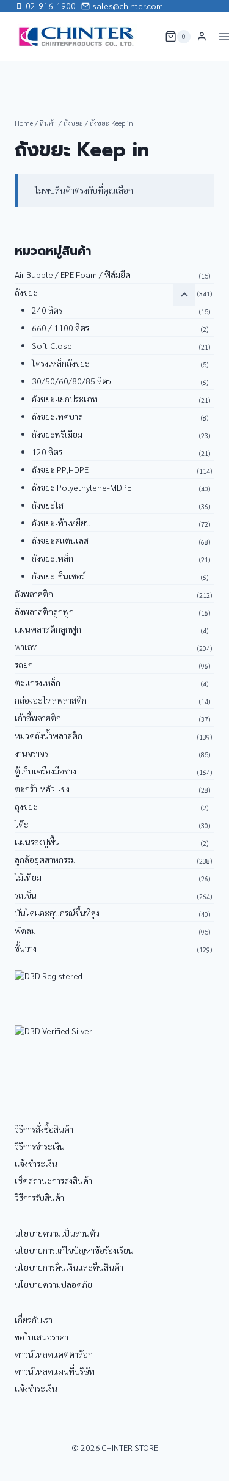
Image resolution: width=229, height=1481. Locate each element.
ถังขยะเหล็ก (52, 558)
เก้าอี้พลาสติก (38, 717)
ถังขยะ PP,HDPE (60, 469)
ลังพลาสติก (34, 593)
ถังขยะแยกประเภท (65, 398)
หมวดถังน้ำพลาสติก (48, 735)
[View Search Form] (148, 37)
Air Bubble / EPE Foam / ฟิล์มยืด (73, 274)
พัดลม (25, 930)
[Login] (202, 36)
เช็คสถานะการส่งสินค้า (53, 1180)
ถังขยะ (26, 292)
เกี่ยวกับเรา (34, 1319)
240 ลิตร (47, 309)
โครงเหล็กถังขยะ (61, 363)
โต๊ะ (22, 823)
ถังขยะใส (48, 504)
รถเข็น (26, 894)
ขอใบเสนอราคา (41, 1336)
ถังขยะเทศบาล (57, 416)
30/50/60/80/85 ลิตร (71, 380)
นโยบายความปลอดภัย (53, 1284)
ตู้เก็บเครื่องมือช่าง (45, 770)
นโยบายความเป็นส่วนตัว (57, 1232)
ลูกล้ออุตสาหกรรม (45, 859)
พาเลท (26, 646)
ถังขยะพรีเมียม (57, 433)
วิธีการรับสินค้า (39, 1197)
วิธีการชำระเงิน (40, 1146)
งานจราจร (31, 753)
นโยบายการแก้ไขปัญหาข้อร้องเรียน (74, 1249)
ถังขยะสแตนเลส (60, 540)
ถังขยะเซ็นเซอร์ (58, 575)
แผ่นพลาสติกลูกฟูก (48, 628)
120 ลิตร (47, 451)
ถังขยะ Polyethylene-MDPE (81, 487)
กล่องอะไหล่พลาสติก (51, 699)
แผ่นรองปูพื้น (37, 841)
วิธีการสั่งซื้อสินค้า (44, 1128)
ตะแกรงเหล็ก (37, 682)
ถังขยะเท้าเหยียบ (61, 522)
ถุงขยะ (26, 806)
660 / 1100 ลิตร (60, 327)
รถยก (24, 664)
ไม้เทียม (28, 877)
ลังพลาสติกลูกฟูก (44, 611)
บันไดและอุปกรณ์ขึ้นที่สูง (57, 912)
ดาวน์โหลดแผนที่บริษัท (55, 1370)
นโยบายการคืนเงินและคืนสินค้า (69, 1267)
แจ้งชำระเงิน (36, 1163)
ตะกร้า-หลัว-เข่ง (42, 788)
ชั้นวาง (26, 948)
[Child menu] (184, 295)
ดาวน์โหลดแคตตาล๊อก (54, 1353)
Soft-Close (52, 345)
